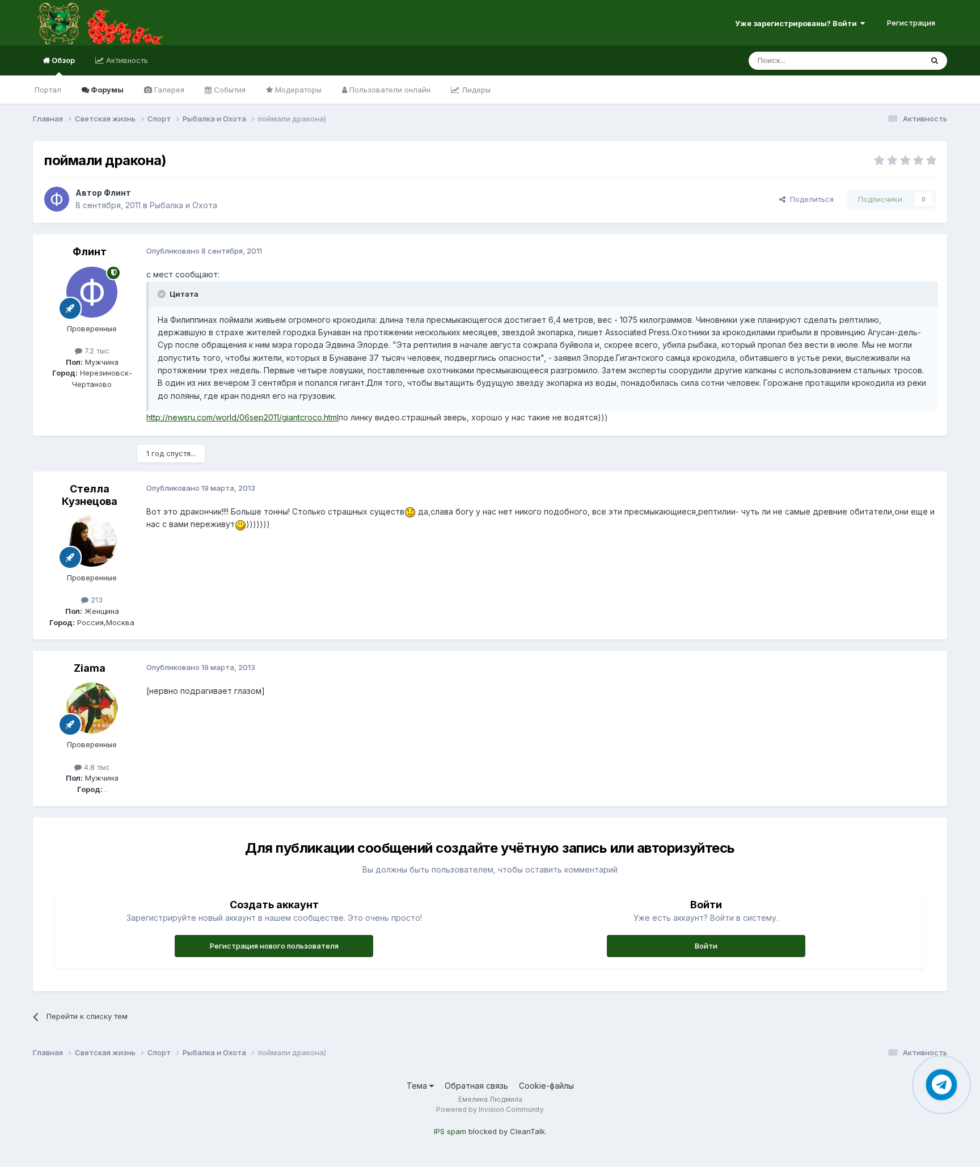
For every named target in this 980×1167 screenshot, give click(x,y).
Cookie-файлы (546, 1085)
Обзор (62, 60)
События (229, 89)
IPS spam (450, 1131)
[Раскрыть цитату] (163, 293)
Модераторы (297, 89)
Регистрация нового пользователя (274, 945)
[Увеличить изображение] (410, 511)
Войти (706, 945)
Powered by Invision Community (490, 1109)
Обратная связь (476, 1085)
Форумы (106, 89)
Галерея (168, 89)
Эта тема (892, 60)
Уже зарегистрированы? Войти (797, 23)
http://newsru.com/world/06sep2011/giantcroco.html (242, 417)
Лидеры (475, 89)
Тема (418, 1085)
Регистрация (911, 22)
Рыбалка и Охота (183, 205)
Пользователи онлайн (388, 89)
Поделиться (809, 199)
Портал (48, 89)
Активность (126, 60)
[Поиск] (934, 61)
